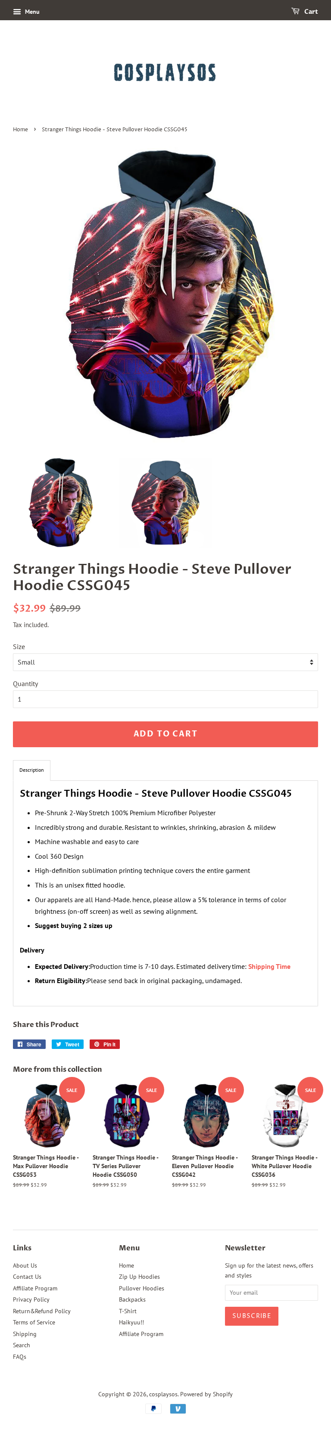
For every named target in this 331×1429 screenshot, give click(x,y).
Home (20, 129)
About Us (25, 1265)
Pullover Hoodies (141, 1288)
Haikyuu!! (131, 1322)
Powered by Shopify (206, 1394)
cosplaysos (163, 1394)
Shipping (25, 1334)
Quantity (25, 683)
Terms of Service (34, 1322)
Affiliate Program (35, 1288)
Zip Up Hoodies (139, 1277)
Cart (310, 12)
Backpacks (132, 1299)
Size (19, 646)
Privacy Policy (31, 1299)
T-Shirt (128, 1311)
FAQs (19, 1357)
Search (21, 1345)
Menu (31, 11)
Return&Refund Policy (42, 1311)
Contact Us (27, 1277)
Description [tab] (31, 770)
